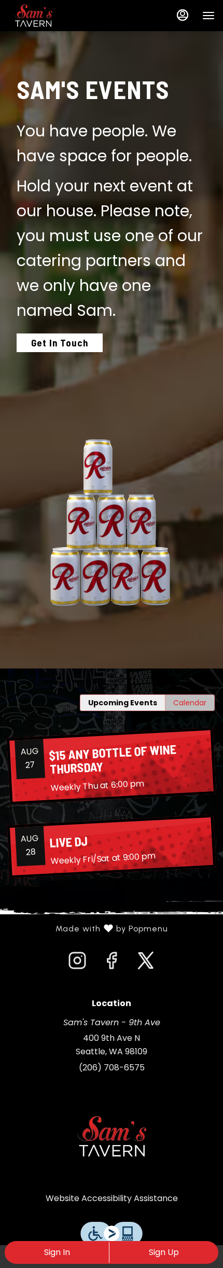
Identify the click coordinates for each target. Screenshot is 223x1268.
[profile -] (182, 15)
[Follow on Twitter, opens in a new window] (145, 964)
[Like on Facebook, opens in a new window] (111, 964)
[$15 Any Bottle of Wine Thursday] (111, 766)
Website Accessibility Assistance (112, 1198)
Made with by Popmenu (88, 929)
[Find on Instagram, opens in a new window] (77, 964)
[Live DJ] (111, 846)
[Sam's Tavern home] (55, 16)
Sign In (57, 1252)
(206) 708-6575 (112, 1068)
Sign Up (164, 1252)
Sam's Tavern (111, 1136)
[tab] (122, 702)
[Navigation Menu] (208, 15)
